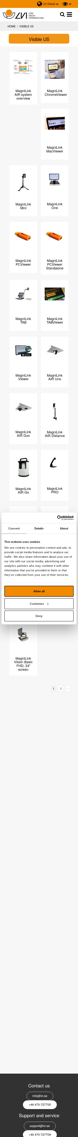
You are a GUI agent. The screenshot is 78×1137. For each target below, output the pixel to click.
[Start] (23, 14)
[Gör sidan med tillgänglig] (66, 4)
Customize (37, 603)
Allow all (39, 591)
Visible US (26, 26)
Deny (39, 616)
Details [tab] (39, 528)
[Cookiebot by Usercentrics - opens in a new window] (57, 517)
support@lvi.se (40, 1126)
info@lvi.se (39, 1096)
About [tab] (64, 528)
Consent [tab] (14, 528)
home (12, 26)
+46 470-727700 (40, 1104)
